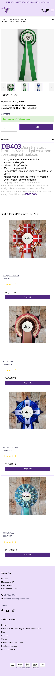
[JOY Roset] (27, 332)
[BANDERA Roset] (27, 246)
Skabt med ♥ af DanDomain (27, 668)
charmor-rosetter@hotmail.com (16, 599)
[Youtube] (7, 611)
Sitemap (4, 605)
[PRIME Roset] (27, 503)
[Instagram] (13, 611)
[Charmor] (13, 10)
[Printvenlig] (53, 19)
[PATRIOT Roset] (27, 418)
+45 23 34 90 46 (9, 595)
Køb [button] (36, 127)
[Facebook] (2, 611)
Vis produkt (27, 297)
